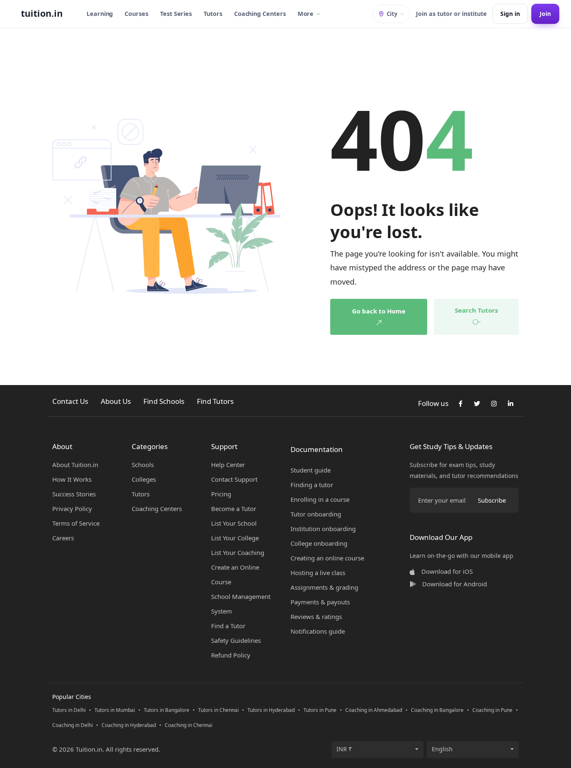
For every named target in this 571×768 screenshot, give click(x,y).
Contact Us (70, 401)
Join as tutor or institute (451, 14)
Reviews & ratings (316, 616)
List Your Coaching (237, 552)
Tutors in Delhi (69, 710)
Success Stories (74, 494)
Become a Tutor (233, 508)
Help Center (228, 464)
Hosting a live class (318, 572)
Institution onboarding (323, 528)
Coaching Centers (260, 14)
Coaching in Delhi (72, 725)
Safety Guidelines (236, 640)
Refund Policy (230, 655)
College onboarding (319, 543)
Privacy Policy (72, 508)
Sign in (510, 14)
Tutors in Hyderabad (271, 710)
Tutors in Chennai (218, 710)
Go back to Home (378, 311)
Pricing (221, 494)
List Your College (235, 538)
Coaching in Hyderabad (129, 725)
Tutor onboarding (316, 514)
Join (545, 14)
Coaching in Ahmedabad (373, 710)
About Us (116, 401)
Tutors (213, 14)
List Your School (234, 523)
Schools (143, 464)
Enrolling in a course (320, 499)
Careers (63, 538)
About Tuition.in (75, 464)
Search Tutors (476, 310)
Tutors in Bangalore (166, 710)
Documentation (317, 449)
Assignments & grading (324, 587)
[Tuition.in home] (42, 13)
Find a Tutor (228, 626)
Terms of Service (75, 523)
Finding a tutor (312, 484)
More (306, 14)
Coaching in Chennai (188, 725)
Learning (100, 14)
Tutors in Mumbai (114, 710)
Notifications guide (318, 631)
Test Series (176, 14)
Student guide (311, 470)
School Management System (240, 603)
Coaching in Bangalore (437, 710)
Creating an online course (327, 558)
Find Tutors (215, 401)
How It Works (72, 479)
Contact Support (234, 479)
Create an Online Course (235, 574)
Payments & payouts (320, 602)
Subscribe (492, 500)
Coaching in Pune (492, 710)
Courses (136, 14)
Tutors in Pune (319, 710)
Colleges (144, 479)
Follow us (433, 403)
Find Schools (163, 401)
